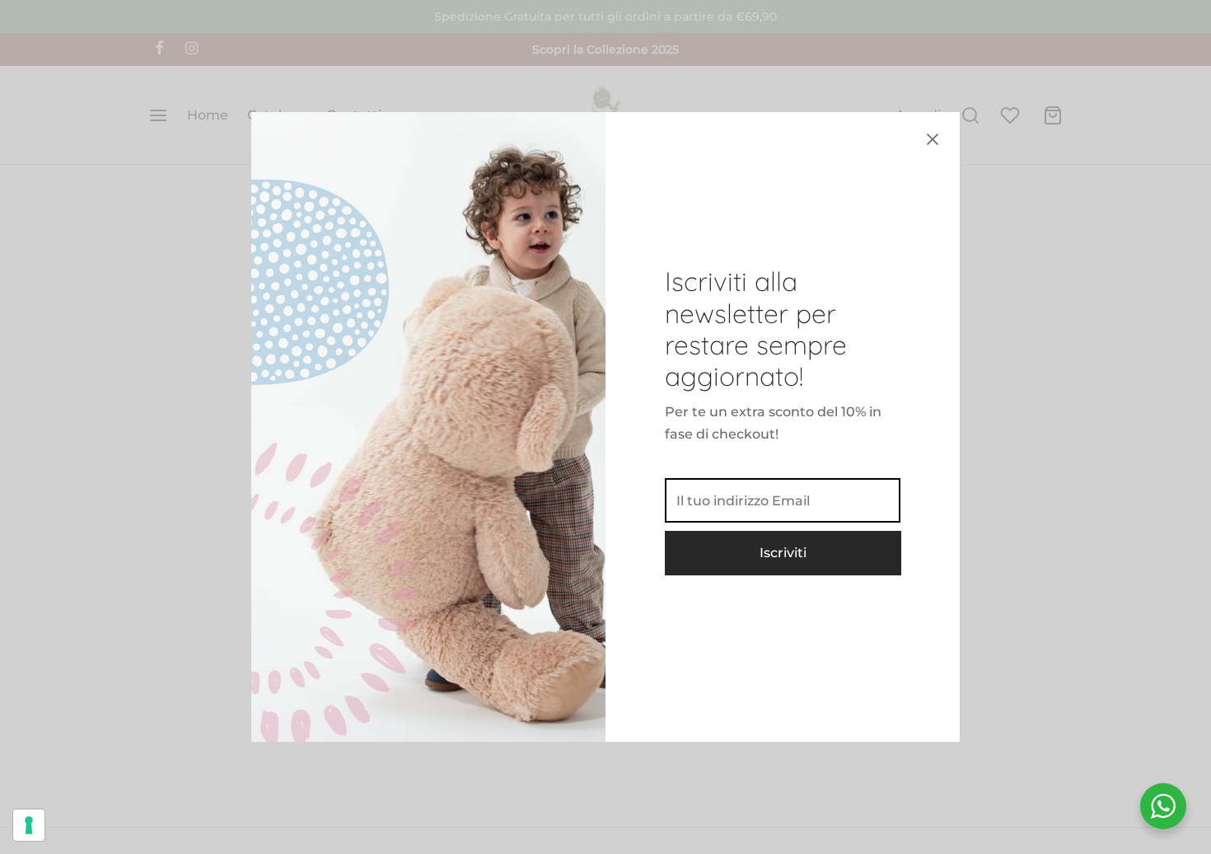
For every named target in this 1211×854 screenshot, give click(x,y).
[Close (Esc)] (932, 139)
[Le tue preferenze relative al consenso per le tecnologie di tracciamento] (28, 825)
